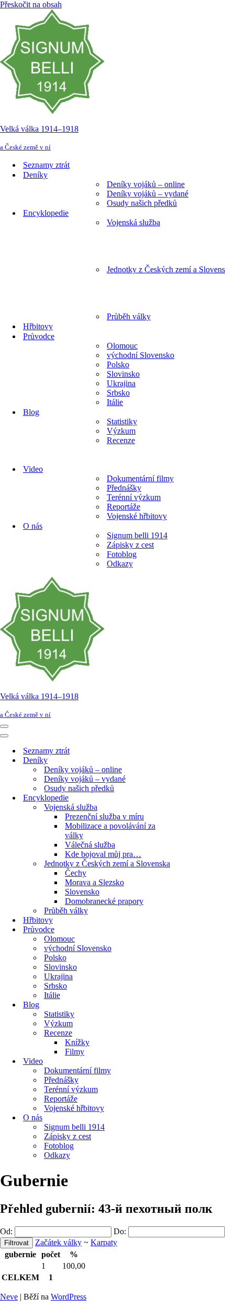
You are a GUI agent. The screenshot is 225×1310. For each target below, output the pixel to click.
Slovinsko (123, 373)
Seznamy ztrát (46, 164)
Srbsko (118, 392)
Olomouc (122, 345)
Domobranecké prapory (104, 901)
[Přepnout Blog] (183, 1005)
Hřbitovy (38, 326)
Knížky (77, 1042)
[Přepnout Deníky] (183, 760)
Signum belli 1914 (137, 535)
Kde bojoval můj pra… (103, 854)
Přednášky (124, 487)
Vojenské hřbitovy (137, 516)
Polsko (118, 364)
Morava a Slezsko (94, 882)
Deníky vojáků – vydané (147, 193)
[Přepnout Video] (183, 1061)
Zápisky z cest (130, 544)
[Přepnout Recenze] (183, 1033)
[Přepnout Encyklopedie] (183, 798)
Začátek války (58, 1242)
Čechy (75, 872)
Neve (9, 1296)
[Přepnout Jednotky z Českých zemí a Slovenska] (183, 864)
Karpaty (104, 1242)
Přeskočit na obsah (31, 4)
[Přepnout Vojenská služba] (183, 807)
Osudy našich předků (142, 203)
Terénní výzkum (134, 497)
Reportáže (123, 506)
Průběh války (129, 316)
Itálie (115, 402)
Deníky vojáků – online (146, 184)
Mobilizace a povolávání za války (110, 830)
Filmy (74, 1051)
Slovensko (82, 891)
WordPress (68, 1296)
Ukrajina (121, 383)
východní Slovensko (140, 355)
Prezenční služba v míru (104, 816)
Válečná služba (90, 844)
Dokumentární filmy (140, 478)
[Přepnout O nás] (183, 1118)
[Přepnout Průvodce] (183, 929)
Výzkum (121, 430)
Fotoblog (122, 554)
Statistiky (122, 421)
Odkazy (120, 563)
